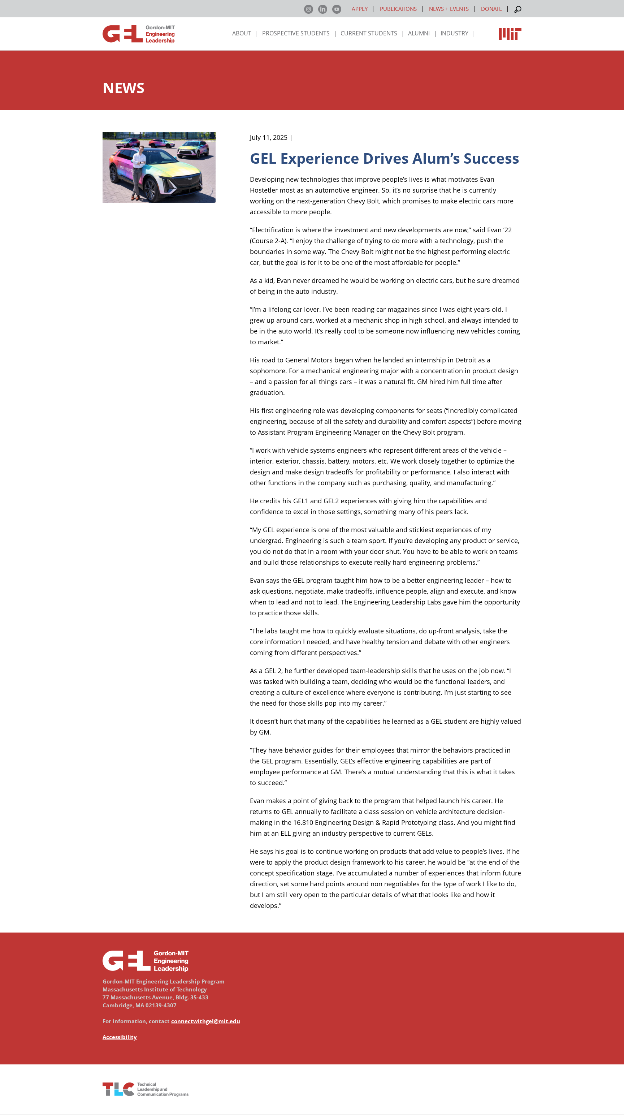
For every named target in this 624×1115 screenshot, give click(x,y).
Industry (454, 33)
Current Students (369, 33)
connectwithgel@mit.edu (205, 1021)
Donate (491, 8)
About (241, 33)
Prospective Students (296, 33)
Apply (360, 8)
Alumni (419, 33)
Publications (398, 8)
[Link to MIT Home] (510, 32)
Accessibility (120, 1037)
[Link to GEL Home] (139, 35)
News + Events (449, 8)
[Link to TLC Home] (312, 1089)
